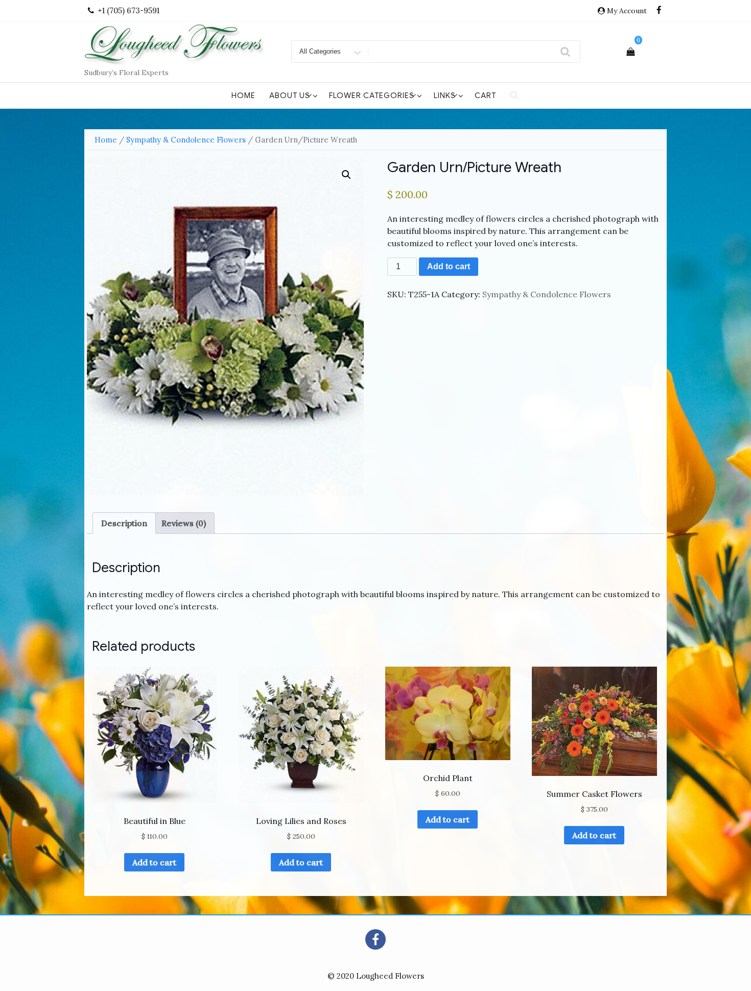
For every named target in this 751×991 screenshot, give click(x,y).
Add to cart (448, 266)
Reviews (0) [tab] (183, 523)
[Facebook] (659, 11)
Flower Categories (371, 95)
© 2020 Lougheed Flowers (375, 976)
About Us (289, 95)
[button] (346, 175)
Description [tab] (124, 523)
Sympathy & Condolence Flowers (186, 140)
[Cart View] (630, 51)
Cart (485, 95)
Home (243, 95)
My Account (627, 10)
